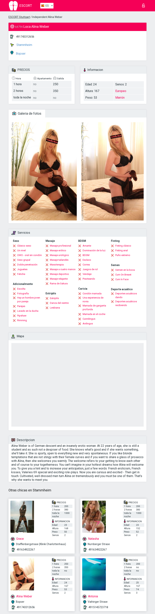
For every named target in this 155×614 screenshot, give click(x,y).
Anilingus (88, 323)
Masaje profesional (60, 245)
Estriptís (54, 298)
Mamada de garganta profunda (94, 307)
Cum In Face (122, 279)
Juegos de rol (90, 269)
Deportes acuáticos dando (126, 295)
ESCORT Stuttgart (19, 17)
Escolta (21, 288)
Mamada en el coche (94, 314)
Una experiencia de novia (93, 299)
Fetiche (21, 274)
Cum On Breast (123, 274)
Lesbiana (55, 307)
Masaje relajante (59, 278)
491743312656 (25, 36)
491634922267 (26, 549)
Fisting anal (121, 250)
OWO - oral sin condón (29, 255)
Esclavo (87, 259)
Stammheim (24, 45)
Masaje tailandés (59, 259)
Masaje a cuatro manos (62, 269)
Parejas (21, 306)
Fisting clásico (123, 245)
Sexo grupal (23, 259)
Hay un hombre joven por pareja (28, 299)
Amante (87, 245)
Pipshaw (21, 315)
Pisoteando (89, 278)
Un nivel (21, 250)
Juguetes (22, 269)
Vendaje (87, 274)
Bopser (20, 53)
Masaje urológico (59, 255)
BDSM (86, 255)
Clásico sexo (24, 245)
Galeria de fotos (29, 113)
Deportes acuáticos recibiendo (126, 303)
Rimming (22, 320)
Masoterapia (57, 264)
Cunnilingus (89, 318)
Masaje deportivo (59, 274)
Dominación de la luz (94, 250)
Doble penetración (27, 264)
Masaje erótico (58, 250)
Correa (86, 264)
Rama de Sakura (59, 283)
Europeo (120, 91)
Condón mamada (92, 293)
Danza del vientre (59, 303)
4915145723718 (98, 607)
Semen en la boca (125, 269)
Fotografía (23, 293)
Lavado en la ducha (27, 310)
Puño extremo (122, 255)
